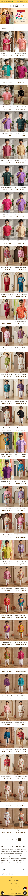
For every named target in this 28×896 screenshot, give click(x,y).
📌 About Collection (14, 874)
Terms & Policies (14, 880)
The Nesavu (13, 877)
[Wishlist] (24, 5)
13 (16, 840)
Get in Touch (14, 883)
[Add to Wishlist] (1, 32)
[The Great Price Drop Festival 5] (14, 16)
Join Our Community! (13, 887)
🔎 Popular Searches (14, 870)
